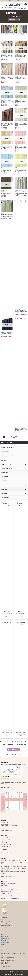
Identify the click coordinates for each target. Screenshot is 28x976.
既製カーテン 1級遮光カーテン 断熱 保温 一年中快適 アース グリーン (20, 101)
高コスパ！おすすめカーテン (6, 925)
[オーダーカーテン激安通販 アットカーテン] (14, 4)
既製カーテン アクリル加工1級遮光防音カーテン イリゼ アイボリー (7, 57)
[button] (2, 4)
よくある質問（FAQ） (5, 940)
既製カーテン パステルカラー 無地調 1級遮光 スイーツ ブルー (7, 170)
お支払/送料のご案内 (5, 938)
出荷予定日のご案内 (5, 936)
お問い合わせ (3, 946)
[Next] (24, 437)
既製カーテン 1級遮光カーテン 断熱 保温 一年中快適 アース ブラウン (7, 124)
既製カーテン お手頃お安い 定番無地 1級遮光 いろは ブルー (21, 312)
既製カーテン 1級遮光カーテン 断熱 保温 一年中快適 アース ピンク (20, 79)
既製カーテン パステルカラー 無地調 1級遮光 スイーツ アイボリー (7, 147)
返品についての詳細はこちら (7, 876)
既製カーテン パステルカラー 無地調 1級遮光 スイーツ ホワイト (21, 124)
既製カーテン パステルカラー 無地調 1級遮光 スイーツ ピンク (21, 147)
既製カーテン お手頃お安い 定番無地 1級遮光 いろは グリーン (7, 216)
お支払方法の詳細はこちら (7, 853)
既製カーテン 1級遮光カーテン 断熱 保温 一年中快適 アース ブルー (7, 101)
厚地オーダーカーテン (5, 921)
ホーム (8, 16)
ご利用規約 (3, 944)
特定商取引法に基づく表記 (6, 942)
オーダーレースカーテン (6, 923)
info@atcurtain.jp (4, 963)
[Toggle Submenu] (25, 464)
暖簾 (2, 929)
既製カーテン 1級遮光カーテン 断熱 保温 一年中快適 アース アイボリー (7, 79)
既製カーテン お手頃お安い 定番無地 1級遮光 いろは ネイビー (7, 334)
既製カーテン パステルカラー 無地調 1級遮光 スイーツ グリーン (21, 170)
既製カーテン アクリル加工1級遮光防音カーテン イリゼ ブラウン (20, 57)
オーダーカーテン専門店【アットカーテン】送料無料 (14, 972)
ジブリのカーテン (4, 927)
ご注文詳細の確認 (22, 8)
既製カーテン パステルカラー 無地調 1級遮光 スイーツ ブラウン (7, 193)
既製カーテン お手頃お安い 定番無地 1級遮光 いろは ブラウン (21, 429)
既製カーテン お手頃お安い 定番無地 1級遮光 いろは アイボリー (21, 193)
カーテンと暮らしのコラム (6, 948)
